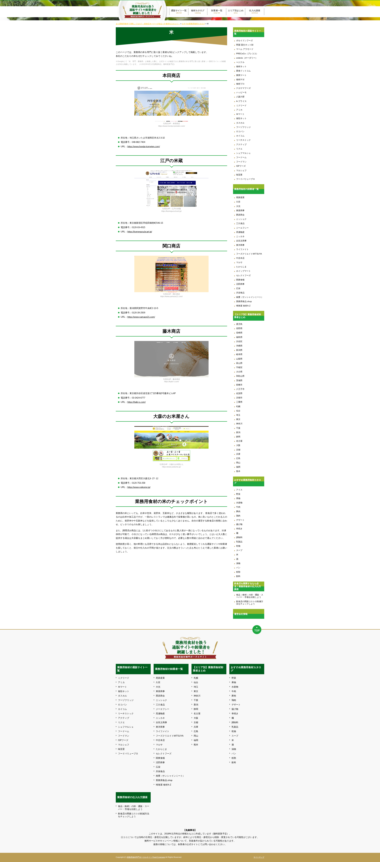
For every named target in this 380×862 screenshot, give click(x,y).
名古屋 (239, 441)
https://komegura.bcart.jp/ (139, 231)
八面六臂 (240, 97)
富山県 (239, 363)
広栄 (238, 288)
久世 (238, 202)
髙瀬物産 (240, 232)
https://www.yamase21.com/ (141, 317)
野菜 (238, 494)
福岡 (238, 467)
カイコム (240, 136)
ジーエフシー (242, 228)
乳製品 (239, 542)
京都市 (239, 398)
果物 (238, 498)
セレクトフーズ (243, 275)
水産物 (239, 503)
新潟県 (239, 350)
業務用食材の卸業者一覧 (246, 189)
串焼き (239, 529)
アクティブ (241, 144)
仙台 (238, 411)
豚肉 (238, 511)
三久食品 (240, 223)
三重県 (239, 402)
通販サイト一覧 (179, 11)
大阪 (238, 445)
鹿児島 (239, 324)
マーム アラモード (244, 49)
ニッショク (241, 219)
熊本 (238, 471)
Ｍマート (240, 114)
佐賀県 (239, 393)
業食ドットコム (243, 71)
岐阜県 (239, 354)
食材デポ (240, 79)
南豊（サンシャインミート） (249, 297)
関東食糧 (240, 280)
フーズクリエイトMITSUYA (249, 254)
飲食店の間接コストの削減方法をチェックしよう (249, 602)
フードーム (241, 157)
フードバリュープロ (245, 179)
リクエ (239, 149)
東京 (238, 419)
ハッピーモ (241, 92)
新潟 (238, 432)
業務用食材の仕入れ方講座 (132, 797)
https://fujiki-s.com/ (136, 402)
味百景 (239, 175)
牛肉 (238, 507)
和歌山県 (240, 376)
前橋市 (239, 385)
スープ (239, 550)
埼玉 (238, 415)
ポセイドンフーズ (244, 40)
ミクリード (241, 105)
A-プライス (241, 101)
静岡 (238, 437)
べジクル (240, 62)
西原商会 (240, 215)
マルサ (239, 262)
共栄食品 (240, 293)
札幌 (238, 406)
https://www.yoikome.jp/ (138, 487)
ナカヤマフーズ (243, 88)
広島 (238, 458)
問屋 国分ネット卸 (244, 45)
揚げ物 (239, 524)
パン (238, 568)
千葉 (238, 428)
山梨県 (239, 359)
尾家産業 (240, 197)
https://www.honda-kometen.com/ (143, 146)
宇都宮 (239, 367)
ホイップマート (243, 271)
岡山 (238, 463)
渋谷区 (239, 341)
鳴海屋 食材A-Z (243, 306)
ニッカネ (240, 236)
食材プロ (240, 84)
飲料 (238, 576)
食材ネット (241, 66)
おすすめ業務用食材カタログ (247, 481)
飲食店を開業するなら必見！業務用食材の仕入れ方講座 (247, 586)
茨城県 (239, 380)
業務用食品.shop (244, 301)
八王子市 (240, 389)
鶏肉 (238, 516)
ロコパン (240, 131)
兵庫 (238, 454)
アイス (239, 490)
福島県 (239, 337)
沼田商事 (240, 284)
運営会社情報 (241, 614)
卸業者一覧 (216, 11)
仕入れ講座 (254, 11)
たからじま (241, 267)
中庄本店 (240, 258)
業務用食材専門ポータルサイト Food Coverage (146, 857)
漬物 (238, 563)
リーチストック (243, 140)
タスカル (240, 123)
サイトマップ (259, 857)
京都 (238, 450)
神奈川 (239, 424)
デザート (240, 520)
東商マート (241, 75)
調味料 (239, 537)
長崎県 (239, 333)
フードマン (241, 162)
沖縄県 (239, 346)
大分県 (239, 372)
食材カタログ (197, 11)
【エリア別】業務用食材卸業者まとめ (247, 316)
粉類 (238, 572)
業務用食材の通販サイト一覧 (247, 32)
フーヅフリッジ (243, 127)
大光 (238, 206)
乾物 (238, 546)
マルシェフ (241, 170)
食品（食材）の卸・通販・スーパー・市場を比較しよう (249, 596)
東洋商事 (240, 245)
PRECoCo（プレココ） (247, 54)
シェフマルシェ (243, 153)
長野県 (239, 328)
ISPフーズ (241, 166)
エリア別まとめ (235, 11)
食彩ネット (241, 118)
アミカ (239, 110)
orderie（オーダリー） (246, 58)
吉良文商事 (241, 241)
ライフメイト (242, 249)
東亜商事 (240, 210)
